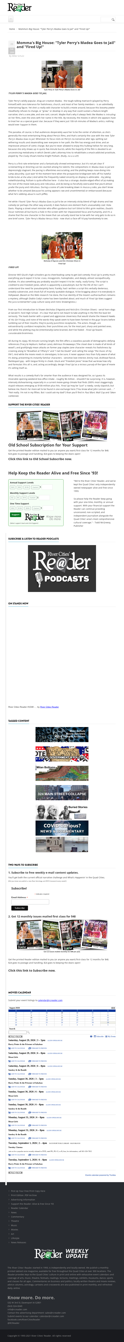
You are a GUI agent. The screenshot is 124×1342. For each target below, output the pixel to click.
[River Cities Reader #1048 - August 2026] (62, 655)
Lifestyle (15, 1238)
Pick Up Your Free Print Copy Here (28, 1191)
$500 (27, 508)
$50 (19, 487)
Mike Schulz (18, 55)
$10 (24, 498)
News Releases (18, 1242)
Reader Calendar (19, 1208)
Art (12, 1233)
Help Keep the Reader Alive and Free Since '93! (53, 473)
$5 (18, 498)
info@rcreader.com (17, 1309)
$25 (12, 487)
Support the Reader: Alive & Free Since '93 (32, 1203)
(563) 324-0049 (15, 1306)
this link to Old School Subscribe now (43, 459)
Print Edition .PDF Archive (24, 1195)
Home (12, 29)
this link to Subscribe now (35, 970)
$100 (27, 487)
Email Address (19, 897)
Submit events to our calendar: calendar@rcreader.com (36, 1316)
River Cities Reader (49, 707)
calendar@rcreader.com (50, 1000)
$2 (12, 498)
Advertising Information (23, 1199)
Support (16, 514)
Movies (14, 1229)
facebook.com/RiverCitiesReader (24, 1319)
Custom (35, 487)
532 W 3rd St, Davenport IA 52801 (24, 1302)
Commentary (17, 1216)
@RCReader (14, 1323)
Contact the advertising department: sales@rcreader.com (37, 1312)
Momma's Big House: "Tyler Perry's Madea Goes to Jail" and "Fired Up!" (66, 44)
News (14, 1212)
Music (14, 1225)
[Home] (19, 7)
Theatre (15, 1220)
